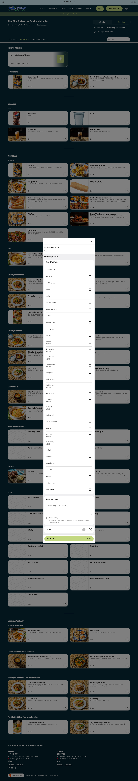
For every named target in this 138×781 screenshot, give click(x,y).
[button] (69, 538)
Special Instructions (52, 499)
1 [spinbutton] (87, 530)
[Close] (92, 241)
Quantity (48, 529)
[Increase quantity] (90, 529)
